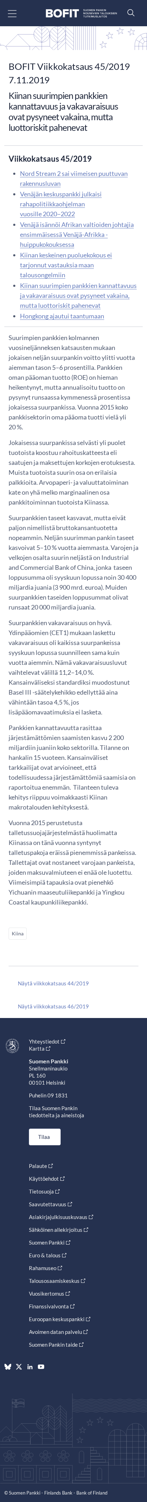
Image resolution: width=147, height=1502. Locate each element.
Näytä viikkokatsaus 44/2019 (53, 983)
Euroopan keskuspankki (57, 1319)
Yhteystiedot (44, 1041)
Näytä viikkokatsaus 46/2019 (53, 1006)
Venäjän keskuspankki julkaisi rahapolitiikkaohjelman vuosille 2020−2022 (61, 204)
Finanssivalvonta (49, 1306)
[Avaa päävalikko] (18, 13)
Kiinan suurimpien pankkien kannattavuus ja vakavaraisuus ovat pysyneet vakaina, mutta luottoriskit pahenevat (78, 295)
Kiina (18, 933)
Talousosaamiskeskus (54, 1281)
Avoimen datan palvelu (55, 1332)
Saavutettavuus (47, 1204)
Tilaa (44, 1137)
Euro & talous (45, 1255)
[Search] (129, 13)
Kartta (37, 1048)
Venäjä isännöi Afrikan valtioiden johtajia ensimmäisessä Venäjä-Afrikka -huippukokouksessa (77, 234)
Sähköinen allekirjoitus (55, 1229)
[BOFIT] (81, 13)
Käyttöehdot (44, 1178)
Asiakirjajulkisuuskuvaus (58, 1217)
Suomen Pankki (47, 1242)
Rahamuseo (42, 1268)
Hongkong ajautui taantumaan (62, 316)
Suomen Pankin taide (53, 1344)
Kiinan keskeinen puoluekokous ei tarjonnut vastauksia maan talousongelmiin (66, 265)
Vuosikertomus (46, 1293)
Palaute (38, 1166)
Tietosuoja (41, 1191)
